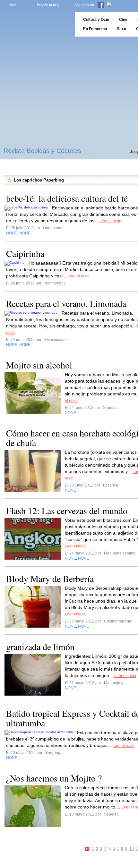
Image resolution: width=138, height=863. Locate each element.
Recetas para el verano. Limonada (66, 303)
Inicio (12, 5)
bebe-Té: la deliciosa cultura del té (67, 198)
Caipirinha (25, 253)
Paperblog (35, 24)
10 (131, 848)
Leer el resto (110, 221)
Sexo (121, 29)
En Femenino (95, 29)
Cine (123, 19)
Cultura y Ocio (96, 19)
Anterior (87, 849)
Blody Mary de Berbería (50, 578)
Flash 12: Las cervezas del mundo (66, 510)
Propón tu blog (48, 5)
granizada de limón (40, 646)
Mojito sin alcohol (39, 365)
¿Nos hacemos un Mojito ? (54, 778)
